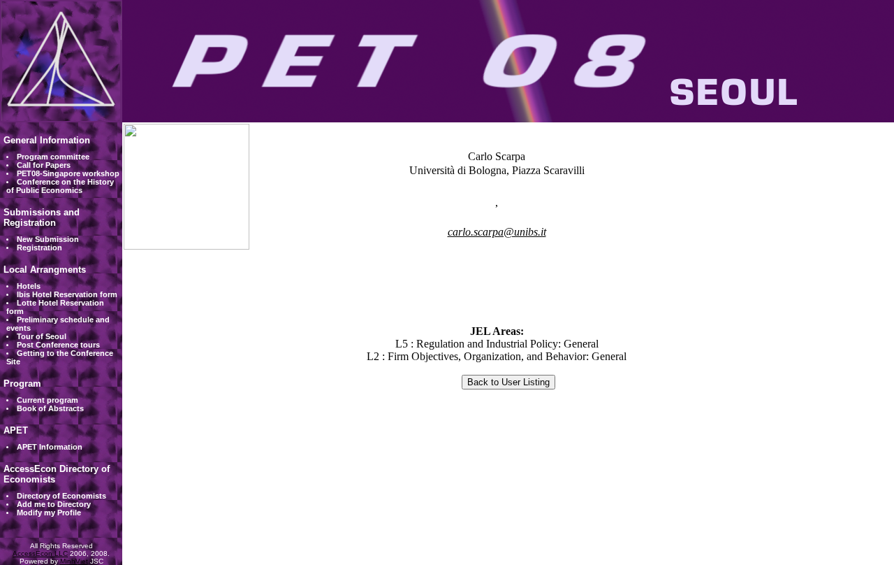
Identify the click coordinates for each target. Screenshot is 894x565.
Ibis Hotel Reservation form (67, 294)
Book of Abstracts (50, 408)
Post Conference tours (58, 345)
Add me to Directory (54, 504)
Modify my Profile (49, 512)
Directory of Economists (61, 496)
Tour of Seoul (41, 336)
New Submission (48, 239)
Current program (47, 400)
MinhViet (74, 561)
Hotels (29, 286)
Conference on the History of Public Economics (60, 186)
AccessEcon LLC (40, 553)
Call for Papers (44, 165)
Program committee (53, 156)
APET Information (49, 447)
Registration (39, 247)
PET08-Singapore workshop (68, 173)
